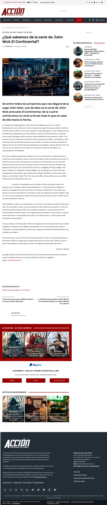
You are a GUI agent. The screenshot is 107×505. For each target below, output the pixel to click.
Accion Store (17, 482)
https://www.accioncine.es (18, 315)
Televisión (27, 32)
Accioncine (9, 46)
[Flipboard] (38, 490)
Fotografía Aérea (38, 482)
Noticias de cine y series (21, 27)
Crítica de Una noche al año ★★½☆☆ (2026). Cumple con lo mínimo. (58, 418)
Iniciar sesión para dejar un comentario (16, 290)
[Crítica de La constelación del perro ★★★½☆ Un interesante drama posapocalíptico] (78, 86)
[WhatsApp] (99, 2)
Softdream (16, 503)
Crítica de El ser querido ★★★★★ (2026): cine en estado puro (35, 418)
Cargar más (88, 106)
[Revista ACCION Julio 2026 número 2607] (58, 344)
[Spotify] (55, 490)
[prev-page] (3, 425)
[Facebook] (87, 2)
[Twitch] (49, 490)
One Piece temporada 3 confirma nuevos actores (94, 98)
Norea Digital (27, 482)
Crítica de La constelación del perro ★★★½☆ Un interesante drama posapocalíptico (94, 87)
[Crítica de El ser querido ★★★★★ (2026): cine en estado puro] (36, 409)
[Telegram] (94, 2)
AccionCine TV (7, 482)
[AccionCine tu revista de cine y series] (53, 443)
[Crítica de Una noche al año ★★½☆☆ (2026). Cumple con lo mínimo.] (58, 409)
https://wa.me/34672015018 (90, 466)
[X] (97, 2)
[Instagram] (89, 2)
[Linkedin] (92, 2)
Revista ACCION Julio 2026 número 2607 (58, 355)
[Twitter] (16, 490)
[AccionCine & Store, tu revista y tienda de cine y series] (13, 11)
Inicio (3, 27)
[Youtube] (102, 2)
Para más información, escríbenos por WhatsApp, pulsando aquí (35, 375)
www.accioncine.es (14, 260)
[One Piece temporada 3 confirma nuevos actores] (78, 97)
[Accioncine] (6, 314)
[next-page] (7, 425)
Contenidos (13, 347)
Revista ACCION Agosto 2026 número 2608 (36, 355)
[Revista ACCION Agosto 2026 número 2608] (36, 344)
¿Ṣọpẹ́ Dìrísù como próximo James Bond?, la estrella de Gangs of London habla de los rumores (53, 301)
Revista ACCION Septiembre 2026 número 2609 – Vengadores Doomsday (13, 353)
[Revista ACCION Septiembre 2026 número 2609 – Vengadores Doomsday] (13, 344)
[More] (57, 53)
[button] (89, 20)
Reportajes (10, 27)
